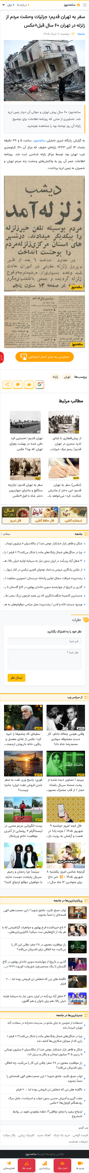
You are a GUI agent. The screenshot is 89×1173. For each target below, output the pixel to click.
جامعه (81, 33)
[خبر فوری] (2, 357)
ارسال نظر (16, 677)
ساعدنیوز (40, 140)
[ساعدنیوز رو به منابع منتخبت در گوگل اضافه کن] (39, 384)
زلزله (55, 376)
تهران (67, 376)
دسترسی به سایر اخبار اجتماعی (48, 357)
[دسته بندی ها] (84, 5)
